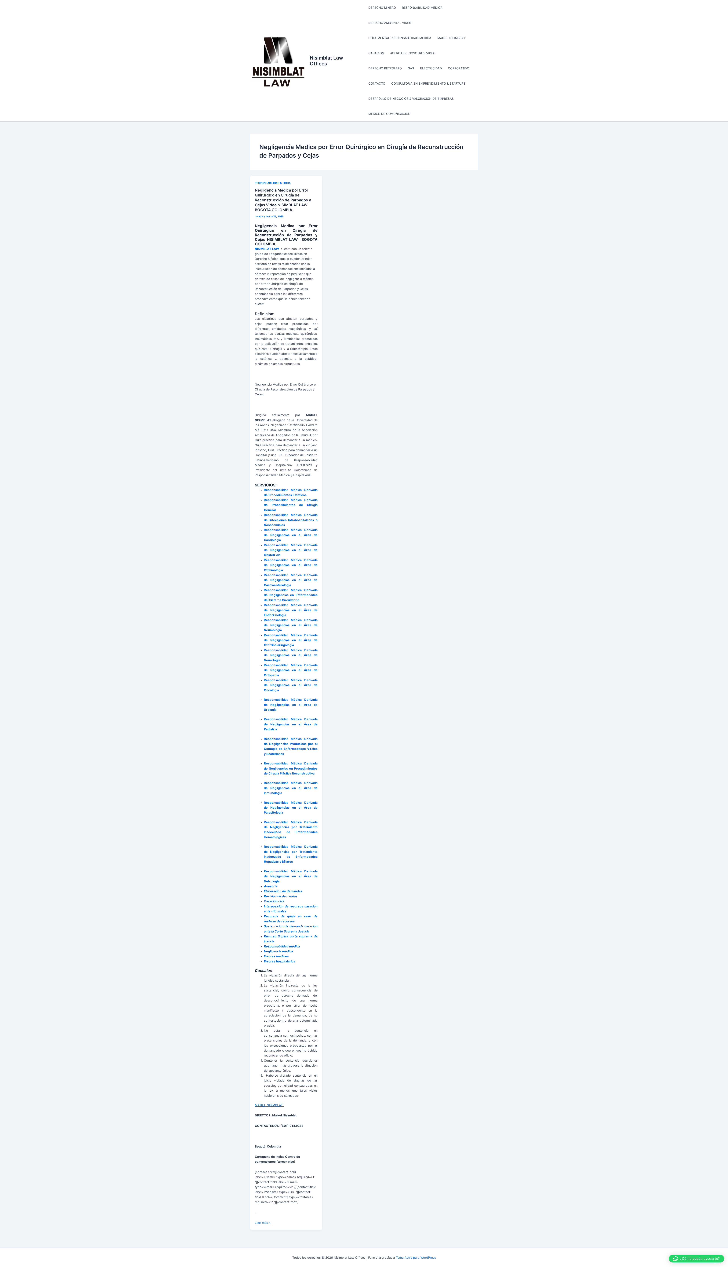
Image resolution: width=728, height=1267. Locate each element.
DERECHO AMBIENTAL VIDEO (389, 23)
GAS (411, 68)
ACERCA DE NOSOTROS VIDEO (412, 53)
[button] (696, 1258)
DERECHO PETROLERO (385, 68)
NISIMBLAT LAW (267, 249)
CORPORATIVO (458, 68)
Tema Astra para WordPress (416, 1257)
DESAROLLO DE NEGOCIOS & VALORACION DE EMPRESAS (411, 99)
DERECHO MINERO (382, 7)
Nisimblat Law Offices (326, 61)
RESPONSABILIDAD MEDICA (422, 7)
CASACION (376, 53)
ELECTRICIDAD (431, 68)
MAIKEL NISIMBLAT (451, 38)
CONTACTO (376, 83)
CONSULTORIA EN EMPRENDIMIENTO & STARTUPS (428, 83)
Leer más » (263, 1223)
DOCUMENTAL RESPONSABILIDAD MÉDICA (399, 38)
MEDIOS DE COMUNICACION (389, 114)
